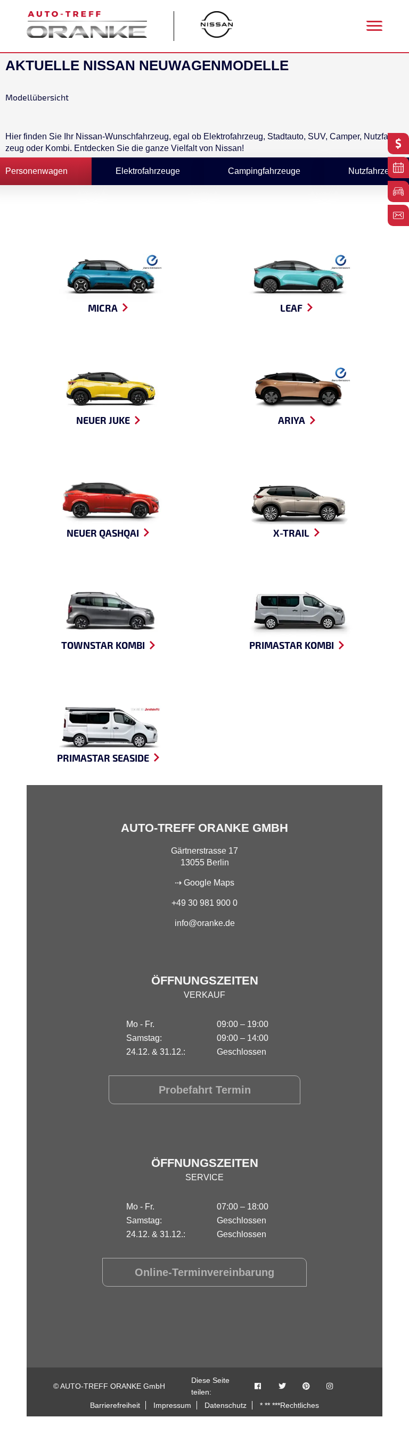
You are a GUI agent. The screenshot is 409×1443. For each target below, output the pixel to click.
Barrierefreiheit (115, 1405)
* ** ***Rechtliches (289, 1405)
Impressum (172, 1405)
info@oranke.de (205, 923)
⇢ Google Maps (204, 882)
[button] (23, 1419)
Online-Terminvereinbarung (204, 1272)
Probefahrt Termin (205, 1090)
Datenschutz (225, 1405)
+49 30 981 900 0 (204, 902)
